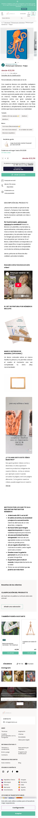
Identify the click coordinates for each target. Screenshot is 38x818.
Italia (22, 785)
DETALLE (12, 653)
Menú (2, 14)
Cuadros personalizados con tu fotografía (8, 735)
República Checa (9, 780)
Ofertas (20, 734)
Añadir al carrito (19, 175)
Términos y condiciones (5, 748)
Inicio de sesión (23, 13)
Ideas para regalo (24, 740)
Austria (23, 790)
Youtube (30, 664)
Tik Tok (20, 664)
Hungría (23, 780)
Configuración (18, 808)
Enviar (19, 704)
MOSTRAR (24, 9)
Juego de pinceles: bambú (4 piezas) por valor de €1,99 (21, 144)
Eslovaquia (7, 782)
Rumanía (24, 782)
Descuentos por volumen (23, 748)
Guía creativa (5, 763)
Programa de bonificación (22, 752)
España (23, 787)
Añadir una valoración (12, 607)
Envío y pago (7, 152)
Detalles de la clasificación (11, 76)
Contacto (4, 755)
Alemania (7, 787)
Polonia (6, 785)
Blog (19, 763)
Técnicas (4, 731)
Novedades (22, 737)
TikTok (8, 486)
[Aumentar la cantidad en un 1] (8, 158)
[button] (15, 62)
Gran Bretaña (8, 790)
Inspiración (21, 731)
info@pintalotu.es (11, 722)
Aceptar (18, 813)
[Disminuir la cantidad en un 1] (2, 158)
